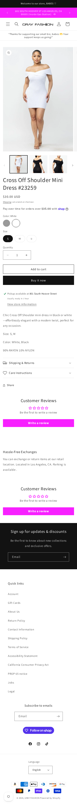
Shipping (7, 202)
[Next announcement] (69, 12)
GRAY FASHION (32, 798)
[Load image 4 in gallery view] (58, 164)
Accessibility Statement (23, 656)
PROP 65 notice (17, 673)
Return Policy (16, 620)
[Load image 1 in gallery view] (18, 164)
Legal (11, 691)
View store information (22, 304)
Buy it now (38, 280)
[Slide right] (72, 165)
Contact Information (21, 629)
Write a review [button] (38, 423)
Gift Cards (14, 603)
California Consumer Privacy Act (28, 664)
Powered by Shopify (50, 798)
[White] (16, 223)
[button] (8, 24)
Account (13, 594)
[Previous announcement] (7, 12)
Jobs (11, 682)
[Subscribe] (64, 557)
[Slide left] (4, 165)
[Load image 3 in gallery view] (38, 164)
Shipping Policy (17, 638)
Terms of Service (18, 647)
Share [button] (10, 385)
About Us (14, 611)
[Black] (6, 223)
